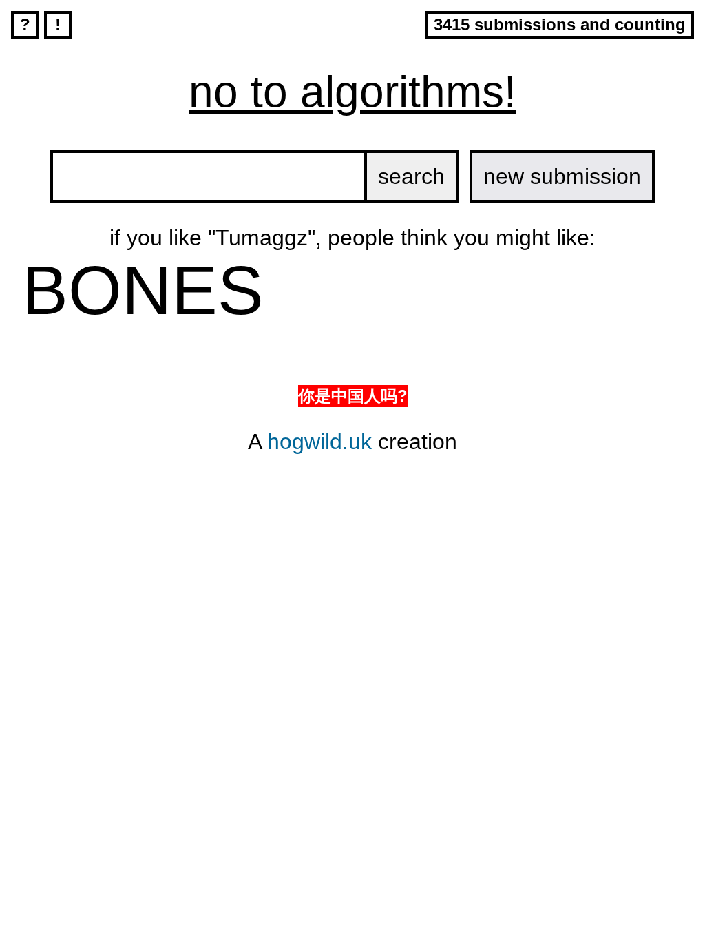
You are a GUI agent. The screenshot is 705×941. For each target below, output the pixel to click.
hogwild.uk (319, 441)
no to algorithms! (352, 91)
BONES (143, 290)
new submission (562, 176)
